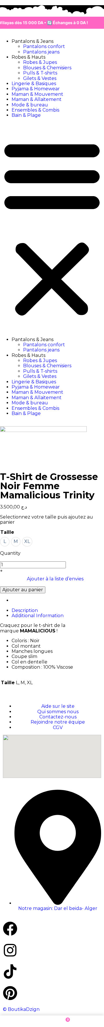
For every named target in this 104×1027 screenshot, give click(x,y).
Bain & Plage (26, 115)
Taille (7, 532)
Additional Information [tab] (38, 615)
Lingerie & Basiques (34, 83)
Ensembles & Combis (35, 110)
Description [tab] (25, 610)
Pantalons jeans (41, 52)
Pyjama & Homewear (36, 88)
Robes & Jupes (40, 62)
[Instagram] (10, 950)
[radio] (5, 541)
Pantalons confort (44, 46)
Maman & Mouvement (37, 94)
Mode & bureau (30, 105)
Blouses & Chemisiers (47, 67)
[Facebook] (10, 928)
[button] (52, 227)
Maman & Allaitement (37, 99)
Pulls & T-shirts (40, 73)
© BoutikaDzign (21, 1009)
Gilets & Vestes (39, 78)
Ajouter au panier (22, 589)
